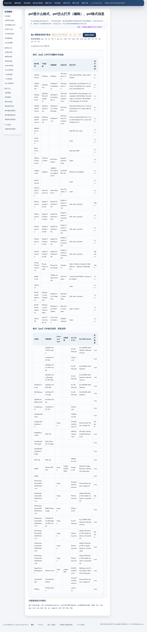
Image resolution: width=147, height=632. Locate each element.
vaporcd (54, 608)
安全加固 (27, 3)
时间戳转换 (8, 38)
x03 (59, 608)
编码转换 (18, 3)
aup (42, 39)
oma (81, 39)
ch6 (42, 605)
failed (93, 605)
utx (49, 608)
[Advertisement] (129, 37)
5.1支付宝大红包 (96, 3)
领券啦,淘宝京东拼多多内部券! (115, 3)
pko (89, 39)
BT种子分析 (9, 29)
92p (71, 608)
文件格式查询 (9, 34)
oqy (30, 608)
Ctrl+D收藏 (80, 625)
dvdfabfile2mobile (84, 605)
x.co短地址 (8, 79)
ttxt (45, 608)
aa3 (30, 605)
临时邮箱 (8, 93)
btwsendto (36, 605)
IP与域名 (57, 3)
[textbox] (66, 34)
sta (32, 41)
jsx (61, 39)
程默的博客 (8, 3)
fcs (49, 39)
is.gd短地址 (9, 74)
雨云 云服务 (52, 625)
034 (63, 608)
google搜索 (9, 42)
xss (39, 41)
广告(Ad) (40, 625)
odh (77, 39)
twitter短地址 (9, 65)
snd (38, 608)
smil (33, 608)
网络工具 (48, 3)
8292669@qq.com (137, 624)
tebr (41, 608)
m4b (65, 39)
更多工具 (85, 3)
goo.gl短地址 (9, 83)
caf (46, 39)
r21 (96, 39)
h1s (52, 39)
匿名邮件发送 (9, 106)
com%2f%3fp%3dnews (68, 605)
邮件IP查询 (8, 102)
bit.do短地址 (9, 70)
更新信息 (124, 624)
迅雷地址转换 (9, 20)
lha (97, 605)
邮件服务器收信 (10, 115)
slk (99, 39)
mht (69, 39)
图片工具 (76, 3)
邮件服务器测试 (10, 110)
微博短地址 (8, 56)
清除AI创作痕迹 (10, 129)
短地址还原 (8, 52)
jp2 (58, 39)
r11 (93, 39)
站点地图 (118, 624)
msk (101, 605)
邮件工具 (66, 3)
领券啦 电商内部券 (66, 625)
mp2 (73, 39)
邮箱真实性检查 (10, 119)
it (55, 39)
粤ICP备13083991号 (107, 624)
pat (85, 39)
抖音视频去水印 (10, 25)
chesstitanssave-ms (52, 605)
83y (67, 608)
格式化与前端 (38, 3)
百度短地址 (8, 61)
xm (35, 41)
